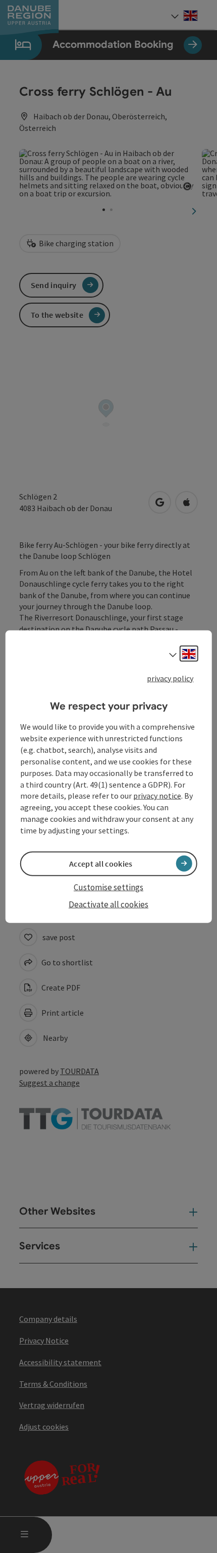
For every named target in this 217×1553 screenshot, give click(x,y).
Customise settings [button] (108, 887)
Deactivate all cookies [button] (108, 904)
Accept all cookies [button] (100, 864)
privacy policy (170, 678)
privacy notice (157, 796)
